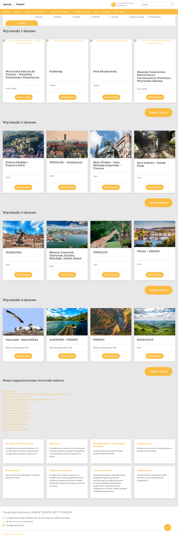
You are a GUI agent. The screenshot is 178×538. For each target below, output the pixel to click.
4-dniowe (95, 17)
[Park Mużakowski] (111, 53)
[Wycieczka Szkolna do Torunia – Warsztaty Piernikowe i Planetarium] (23, 53)
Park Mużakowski (105, 71)
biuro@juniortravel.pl (15, 525)
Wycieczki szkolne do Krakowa (16, 405)
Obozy (17, 11)
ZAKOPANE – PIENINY (63, 339)
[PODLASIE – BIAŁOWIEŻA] (23, 322)
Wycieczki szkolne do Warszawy (16, 416)
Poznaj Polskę (154, 17)
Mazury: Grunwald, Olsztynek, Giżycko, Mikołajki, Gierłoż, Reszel (65, 255)
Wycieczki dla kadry (59, 11)
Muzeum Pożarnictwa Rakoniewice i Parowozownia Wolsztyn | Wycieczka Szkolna (154, 76)
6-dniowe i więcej (137, 17)
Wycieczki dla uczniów (35, 11)
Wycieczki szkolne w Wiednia (15, 429)
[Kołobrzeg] (67, 53)
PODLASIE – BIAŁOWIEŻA (22, 339)
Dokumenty (105, 11)
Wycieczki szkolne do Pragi (14, 410)
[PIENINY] (110, 321)
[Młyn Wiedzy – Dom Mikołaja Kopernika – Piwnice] (110, 144)
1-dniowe (38, 17)
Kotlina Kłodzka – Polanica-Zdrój (17, 164)
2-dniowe (57, 17)
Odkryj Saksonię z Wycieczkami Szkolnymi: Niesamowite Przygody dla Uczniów (36, 394)
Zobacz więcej (24, 97)
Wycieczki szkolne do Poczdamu (16, 408)
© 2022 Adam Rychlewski (13, 534)
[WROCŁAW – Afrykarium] (67, 144)
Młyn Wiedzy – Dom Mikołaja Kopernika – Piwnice (107, 165)
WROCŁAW (100, 252)
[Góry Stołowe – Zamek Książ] (154, 145)
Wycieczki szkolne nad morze (15, 424)
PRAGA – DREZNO (148, 251)
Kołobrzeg (55, 71)
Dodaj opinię (119, 11)
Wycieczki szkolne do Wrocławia (16, 418)
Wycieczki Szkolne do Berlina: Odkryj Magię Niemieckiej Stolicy (29, 399)
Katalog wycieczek (82, 11)
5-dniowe (114, 17)
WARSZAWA (14, 252)
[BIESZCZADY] (154, 321)
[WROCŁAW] (110, 234)
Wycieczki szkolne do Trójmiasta (16, 413)
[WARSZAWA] (23, 234)
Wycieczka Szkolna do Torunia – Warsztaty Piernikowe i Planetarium (22, 74)
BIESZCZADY (145, 339)
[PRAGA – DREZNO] (154, 234)
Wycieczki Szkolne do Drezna (15, 402)
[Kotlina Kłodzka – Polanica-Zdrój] (23, 144)
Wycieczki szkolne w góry (13, 426)
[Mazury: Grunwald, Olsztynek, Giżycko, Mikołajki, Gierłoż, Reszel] (67, 234)
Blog (95, 11)
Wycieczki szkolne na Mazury (15, 421)
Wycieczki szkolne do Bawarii (15, 397)
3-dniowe (76, 17)
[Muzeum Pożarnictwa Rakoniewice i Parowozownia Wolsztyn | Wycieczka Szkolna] (155, 53)
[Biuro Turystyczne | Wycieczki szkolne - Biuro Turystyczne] (14, 4)
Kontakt (4, 11)
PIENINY (99, 339)
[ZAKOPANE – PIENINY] (67, 321)
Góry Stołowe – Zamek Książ (151, 164)
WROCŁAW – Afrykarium (65, 162)
